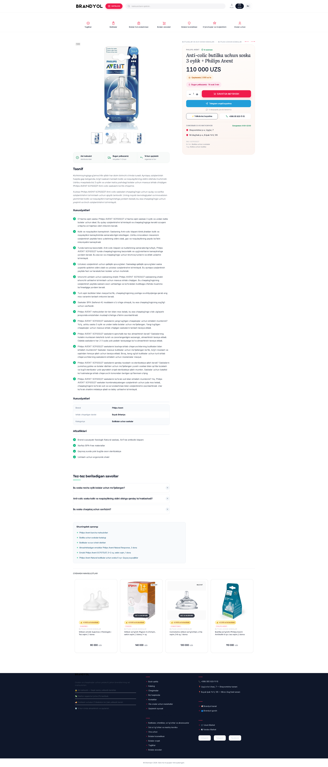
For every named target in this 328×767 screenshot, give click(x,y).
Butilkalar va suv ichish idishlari (198, 42)
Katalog (151, 686)
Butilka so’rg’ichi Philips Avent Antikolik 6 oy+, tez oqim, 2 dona (230, 633)
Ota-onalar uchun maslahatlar (160, 704)
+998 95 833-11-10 (237, 116)
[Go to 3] (125, 138)
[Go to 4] (139, 138)
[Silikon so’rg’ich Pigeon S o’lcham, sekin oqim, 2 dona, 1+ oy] (141, 600)
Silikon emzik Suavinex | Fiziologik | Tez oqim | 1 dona (95, 633)
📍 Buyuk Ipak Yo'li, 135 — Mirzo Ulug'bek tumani (219, 692)
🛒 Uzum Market (208, 725)
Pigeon (128, 626)
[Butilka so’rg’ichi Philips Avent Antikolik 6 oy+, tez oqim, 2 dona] (232, 600)
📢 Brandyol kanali (209, 706)
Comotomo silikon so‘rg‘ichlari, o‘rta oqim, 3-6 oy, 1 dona (186, 633)
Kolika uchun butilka (198, 147)
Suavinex (83, 626)
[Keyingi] (162, 85)
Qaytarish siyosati (155, 708)
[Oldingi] (80, 85)
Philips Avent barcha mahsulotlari (93, 532)
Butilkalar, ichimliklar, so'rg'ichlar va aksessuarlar (168, 723)
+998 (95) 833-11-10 (209, 681)
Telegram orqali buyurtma (220, 103)
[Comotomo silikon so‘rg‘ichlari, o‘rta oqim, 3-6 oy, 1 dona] (186, 600)
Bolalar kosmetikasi (156, 736)
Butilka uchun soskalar (230, 42)
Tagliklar (152, 745)
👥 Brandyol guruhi (209, 711)
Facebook (235, 738)
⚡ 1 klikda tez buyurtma (202, 116)
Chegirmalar (153, 690)
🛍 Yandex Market (208, 729)
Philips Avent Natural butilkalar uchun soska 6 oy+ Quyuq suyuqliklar (108, 558)
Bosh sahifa (153, 681)
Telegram (220, 738)
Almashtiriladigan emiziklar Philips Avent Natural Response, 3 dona (108, 547)
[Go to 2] (111, 138)
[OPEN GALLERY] (121, 85)
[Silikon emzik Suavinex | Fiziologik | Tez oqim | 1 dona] (96, 600)
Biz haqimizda (154, 695)
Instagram (205, 738)
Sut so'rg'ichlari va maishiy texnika (162, 727)
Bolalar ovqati (154, 741)
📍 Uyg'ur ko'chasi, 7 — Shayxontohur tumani (217, 687)
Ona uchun (152, 732)
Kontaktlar (152, 699)
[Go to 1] (97, 138)
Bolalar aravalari (155, 750)
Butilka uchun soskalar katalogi (92, 537)
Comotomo (176, 626)
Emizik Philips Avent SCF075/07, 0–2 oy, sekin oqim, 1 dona (105, 552)
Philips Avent (193, 50)
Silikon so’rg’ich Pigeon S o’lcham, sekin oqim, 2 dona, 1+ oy (139, 633)
